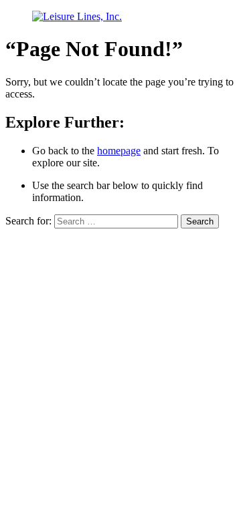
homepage (119, 150)
